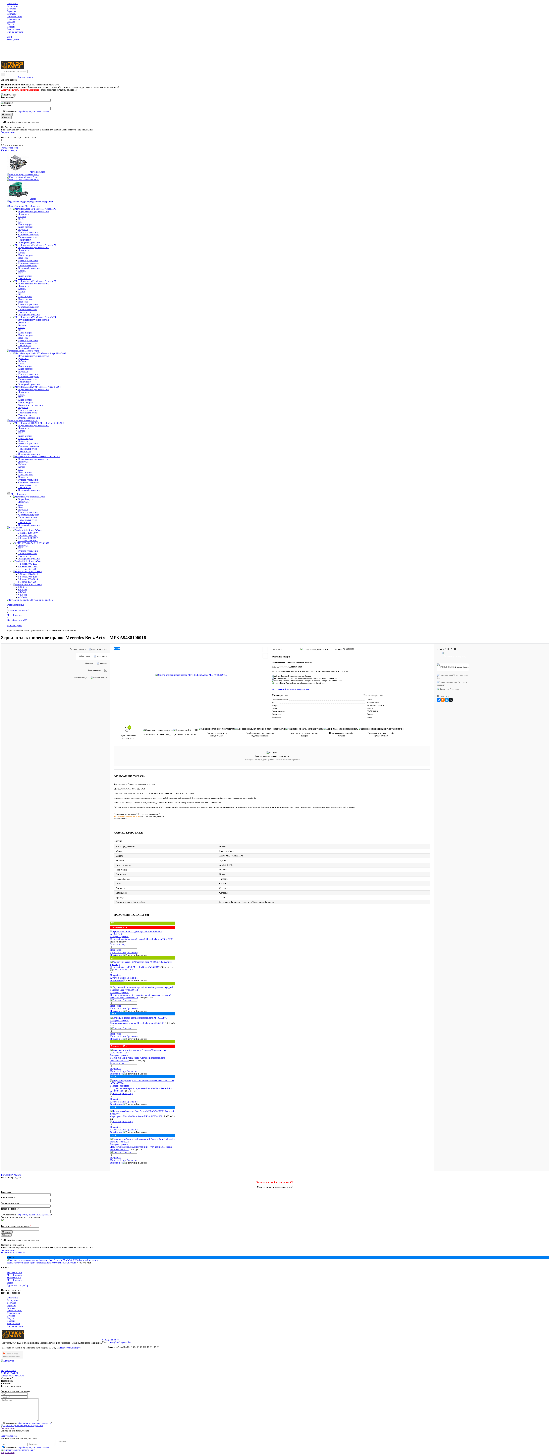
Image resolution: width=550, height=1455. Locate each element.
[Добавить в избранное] (265, 649)
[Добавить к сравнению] (265, 655)
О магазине (12, 3)
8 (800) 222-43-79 (9, 77)
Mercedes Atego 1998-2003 (53, 353)
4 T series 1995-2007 (28, 569)
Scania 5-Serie (35, 571)
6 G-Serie (22, 587)
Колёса (21, 219)
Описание (89, 663)
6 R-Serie (22, 595)
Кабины (22, 271)
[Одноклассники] (443, 700)
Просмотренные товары (13, 1252)
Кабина (22, 216)
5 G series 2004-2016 (28, 574)
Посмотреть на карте (70, 1347)
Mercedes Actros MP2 (46, 245)
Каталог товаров (9, 148)
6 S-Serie (22, 597)
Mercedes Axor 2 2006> (49, 456)
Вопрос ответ (13, 29)
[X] (451, 700)
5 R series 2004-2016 (28, 579)
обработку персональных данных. (34, 111)
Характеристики (94, 670)
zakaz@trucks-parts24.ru (120, 1342)
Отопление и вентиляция (30, 405)
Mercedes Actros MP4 (46, 317)
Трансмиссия (24, 240)
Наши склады (13, 19)
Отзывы (11, 21)
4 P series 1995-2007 (27, 564)
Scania (33, 199)
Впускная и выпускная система (33, 211)
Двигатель (23, 214)
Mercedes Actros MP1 (46, 209)
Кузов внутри (25, 224)
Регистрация (13, 39)
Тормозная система (27, 237)
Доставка (11, 8)
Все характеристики (373, 695)
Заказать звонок (25, 77)
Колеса (21, 252)
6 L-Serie (22, 589)
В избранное (116, 955)
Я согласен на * (28, 1423)
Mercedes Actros (37, 172)
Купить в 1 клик (118, 952)
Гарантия (11, 11)
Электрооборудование (29, 242)
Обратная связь (14, 16)
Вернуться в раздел (78, 649)
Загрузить (224, 902)
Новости (11, 27)
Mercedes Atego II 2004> (50, 387)
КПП (20, 221)
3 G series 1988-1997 (28, 533)
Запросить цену (27, 1450)
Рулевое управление (28, 232)
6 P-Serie (22, 592)
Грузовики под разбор (42, 201)
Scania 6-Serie (35, 584)
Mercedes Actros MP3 (46, 281)
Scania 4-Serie (35, 561)
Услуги (10, 24)
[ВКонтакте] (439, 700)
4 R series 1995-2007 (28, 566)
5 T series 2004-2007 (28, 582)
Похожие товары (80, 677)
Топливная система (27, 517)
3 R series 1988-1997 (28, 538)
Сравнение (132, 952)
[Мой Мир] (447, 700)
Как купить (12, 6)
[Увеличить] (191, 674)
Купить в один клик (33, 1425)
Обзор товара (84, 656)
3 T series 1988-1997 (28, 540)
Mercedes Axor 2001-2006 (52, 423)
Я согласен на (28, 111)
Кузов (21, 507)
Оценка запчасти (15, 32)
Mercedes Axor (31, 177)
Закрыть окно (7, 132)
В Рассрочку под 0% (11, 1175)
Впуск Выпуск (25, 499)
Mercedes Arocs (31, 179)
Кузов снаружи (25, 227)
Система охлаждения (28, 234)
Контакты (11, 14)
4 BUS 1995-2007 (40, 543)
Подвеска (23, 229)
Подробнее (115, 950)
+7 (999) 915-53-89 (10, 135)
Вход (9, 37)
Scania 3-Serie (35, 530)
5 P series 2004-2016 (27, 576)
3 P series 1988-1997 (27, 535)
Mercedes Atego (31, 174)
